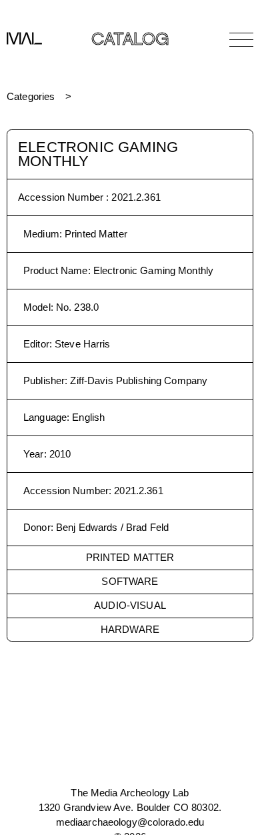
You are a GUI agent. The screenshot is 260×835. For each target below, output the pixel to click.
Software (129, 581)
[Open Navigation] (241, 39)
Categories (31, 96)
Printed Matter (130, 557)
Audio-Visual (130, 605)
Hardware (130, 629)
